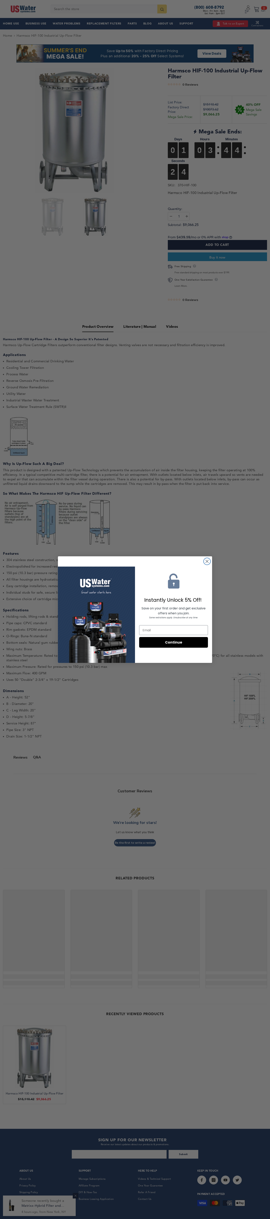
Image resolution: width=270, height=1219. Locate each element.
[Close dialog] (207, 561)
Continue (173, 642)
